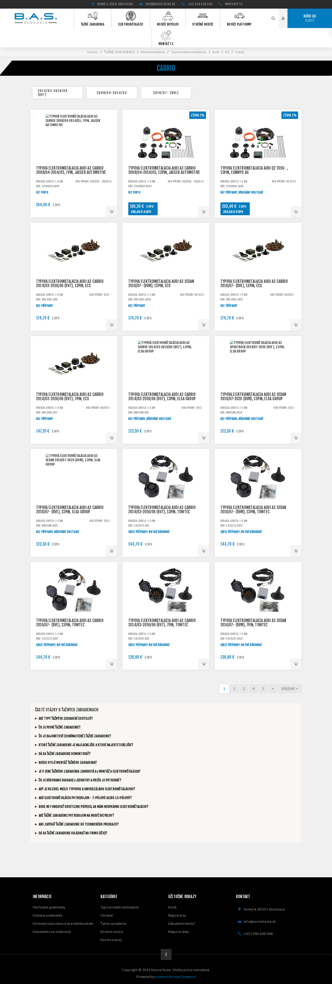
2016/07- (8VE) (166, 93)
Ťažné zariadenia (113, 923)
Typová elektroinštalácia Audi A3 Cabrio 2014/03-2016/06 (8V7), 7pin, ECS (69, 396)
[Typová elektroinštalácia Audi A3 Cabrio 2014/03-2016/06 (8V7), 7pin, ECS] (73, 379)
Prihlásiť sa (287, 18)
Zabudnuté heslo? (181, 923)
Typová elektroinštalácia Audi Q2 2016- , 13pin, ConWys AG (254, 170)
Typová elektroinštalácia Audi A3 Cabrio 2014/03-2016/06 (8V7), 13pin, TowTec (162, 509)
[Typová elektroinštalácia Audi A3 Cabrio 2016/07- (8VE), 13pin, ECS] (258, 266)
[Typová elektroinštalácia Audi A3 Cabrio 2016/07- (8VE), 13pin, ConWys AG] (258, 153)
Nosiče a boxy (111, 940)
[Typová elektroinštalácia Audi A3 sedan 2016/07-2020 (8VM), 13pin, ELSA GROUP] (73, 492)
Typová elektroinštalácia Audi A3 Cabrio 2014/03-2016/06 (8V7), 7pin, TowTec (162, 622)
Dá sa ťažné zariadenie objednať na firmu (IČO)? (73, 833)
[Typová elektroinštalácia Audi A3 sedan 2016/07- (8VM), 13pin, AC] (258, 492)
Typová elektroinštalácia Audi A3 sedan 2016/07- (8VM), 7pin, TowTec (253, 622)
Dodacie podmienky (48, 915)
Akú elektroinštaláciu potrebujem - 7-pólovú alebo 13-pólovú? (85, 798)
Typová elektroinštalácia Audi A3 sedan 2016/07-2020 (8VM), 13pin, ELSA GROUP (253, 396)
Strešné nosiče (111, 932)
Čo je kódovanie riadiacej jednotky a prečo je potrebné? (80, 780)
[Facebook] (166, 954)
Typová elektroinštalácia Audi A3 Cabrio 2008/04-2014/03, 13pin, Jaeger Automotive (164, 170)
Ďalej (272, 688)
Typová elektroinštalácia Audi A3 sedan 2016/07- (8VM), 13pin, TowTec (253, 509)
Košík (309, 18)
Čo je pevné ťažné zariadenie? (60, 727)
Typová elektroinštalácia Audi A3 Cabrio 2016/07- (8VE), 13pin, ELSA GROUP (69, 509)
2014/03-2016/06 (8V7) (53, 93)
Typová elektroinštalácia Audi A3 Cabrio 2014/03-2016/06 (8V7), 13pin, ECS (69, 283)
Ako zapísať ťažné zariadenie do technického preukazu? (79, 824)
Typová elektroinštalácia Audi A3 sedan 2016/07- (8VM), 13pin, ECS (161, 283)
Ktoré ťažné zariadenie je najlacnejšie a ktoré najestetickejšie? (86, 745)
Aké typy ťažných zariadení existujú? (66, 718)
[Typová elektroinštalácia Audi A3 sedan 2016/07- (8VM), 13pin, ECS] (166, 266)
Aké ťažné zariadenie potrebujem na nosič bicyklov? (76, 815)
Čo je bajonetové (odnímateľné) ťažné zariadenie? (75, 736)
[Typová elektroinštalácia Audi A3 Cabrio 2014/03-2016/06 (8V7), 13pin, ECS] (73, 266)
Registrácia (177, 915)
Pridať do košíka (111, 211)
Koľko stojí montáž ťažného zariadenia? (68, 762)
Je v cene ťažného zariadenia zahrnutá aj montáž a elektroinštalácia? (90, 771)
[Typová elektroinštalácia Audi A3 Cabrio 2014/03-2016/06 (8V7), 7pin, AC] (166, 605)
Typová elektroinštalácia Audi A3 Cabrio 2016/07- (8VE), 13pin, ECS (254, 283)
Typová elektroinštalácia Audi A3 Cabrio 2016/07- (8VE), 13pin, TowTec (69, 622)
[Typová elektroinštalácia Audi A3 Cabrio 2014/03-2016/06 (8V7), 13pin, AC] (166, 492)
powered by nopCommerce (175, 977)
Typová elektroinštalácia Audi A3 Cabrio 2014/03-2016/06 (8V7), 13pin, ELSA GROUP (162, 396)
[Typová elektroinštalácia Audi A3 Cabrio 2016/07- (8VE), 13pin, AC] (73, 605)
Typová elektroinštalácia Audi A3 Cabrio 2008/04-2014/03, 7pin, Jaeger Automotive (71, 170)
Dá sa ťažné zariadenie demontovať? (65, 754)
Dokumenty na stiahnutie (52, 932)
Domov (92, 52)
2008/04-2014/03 (112, 93)
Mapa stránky (178, 932)
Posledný (288, 689)
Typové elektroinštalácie (119, 907)
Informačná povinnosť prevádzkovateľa (63, 923)
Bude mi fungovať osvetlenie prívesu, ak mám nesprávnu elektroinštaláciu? (93, 806)
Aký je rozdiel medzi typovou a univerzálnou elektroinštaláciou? (87, 789)
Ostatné (106, 915)
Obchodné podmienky (49, 907)
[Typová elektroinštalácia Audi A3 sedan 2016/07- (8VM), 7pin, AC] (258, 605)
